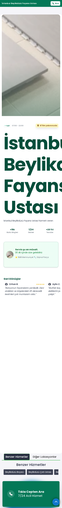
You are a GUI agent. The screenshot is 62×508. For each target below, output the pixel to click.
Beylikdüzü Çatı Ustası (40, 472)
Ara (57, 3)
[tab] (17, 457)
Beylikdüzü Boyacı (14, 472)
